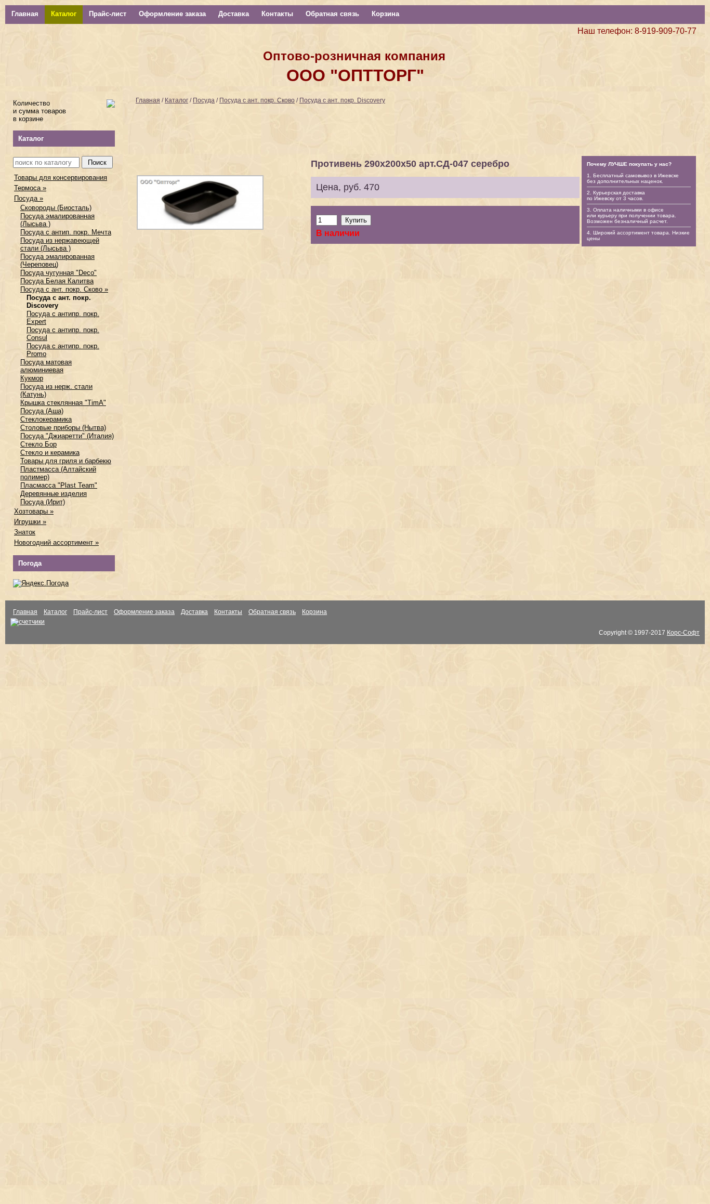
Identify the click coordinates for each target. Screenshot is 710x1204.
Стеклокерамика (46, 419)
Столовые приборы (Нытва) (63, 427)
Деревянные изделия (53, 494)
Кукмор (31, 378)
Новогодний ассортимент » (56, 542)
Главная (24, 14)
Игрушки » (30, 522)
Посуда (204, 100)
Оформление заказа (172, 14)
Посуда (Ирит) (42, 502)
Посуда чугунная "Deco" (58, 273)
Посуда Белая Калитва (57, 281)
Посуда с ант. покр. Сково (257, 100)
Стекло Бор (38, 444)
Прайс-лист (107, 14)
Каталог (63, 14)
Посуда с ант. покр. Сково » (64, 289)
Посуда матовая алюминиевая (46, 366)
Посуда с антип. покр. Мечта (65, 232)
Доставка (233, 14)
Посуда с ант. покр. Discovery (59, 301)
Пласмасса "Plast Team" (58, 485)
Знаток (24, 532)
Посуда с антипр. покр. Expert (63, 317)
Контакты (277, 14)
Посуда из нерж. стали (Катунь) (56, 390)
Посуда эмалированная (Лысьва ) (57, 220)
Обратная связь (332, 14)
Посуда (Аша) (41, 411)
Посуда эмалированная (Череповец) (57, 260)
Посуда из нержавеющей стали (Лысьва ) (59, 244)
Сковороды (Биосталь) (55, 208)
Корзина (385, 14)
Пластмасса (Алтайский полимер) (58, 473)
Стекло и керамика (50, 452)
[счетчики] (27, 621)
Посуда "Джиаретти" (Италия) (67, 436)
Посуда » (28, 198)
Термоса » (30, 188)
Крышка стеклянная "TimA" (63, 403)
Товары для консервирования (60, 177)
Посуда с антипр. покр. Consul (63, 334)
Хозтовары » (34, 511)
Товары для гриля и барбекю (65, 461)
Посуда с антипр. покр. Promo (63, 350)
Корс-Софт (683, 632)
